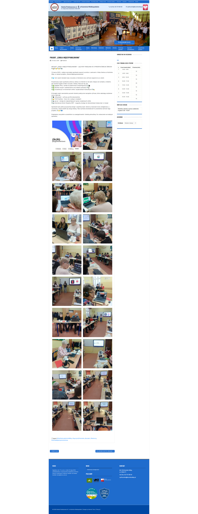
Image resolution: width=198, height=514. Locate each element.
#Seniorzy (93, 438)
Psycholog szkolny (94, 1)
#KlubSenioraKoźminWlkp (64, 438)
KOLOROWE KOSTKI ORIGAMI (104, 451)
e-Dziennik (51, 1)
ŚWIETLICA (55, 451)
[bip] (105, 480)
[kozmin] (89, 480)
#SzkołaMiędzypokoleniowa (59, 440)
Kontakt (136, 1)
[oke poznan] (96, 480)
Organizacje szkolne (141, 48)
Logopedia (124, 1)
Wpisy (56, 47)
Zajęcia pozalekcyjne (67, 1)
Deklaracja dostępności (93, 469)
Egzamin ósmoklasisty (130, 48)
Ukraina (114, 47)
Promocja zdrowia (120, 48)
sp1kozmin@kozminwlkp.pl (134, 7)
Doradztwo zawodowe (86, 1)
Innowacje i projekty (111, 1)
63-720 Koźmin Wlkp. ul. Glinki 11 (125, 471)
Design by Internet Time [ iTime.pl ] (91, 509)
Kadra (87, 47)
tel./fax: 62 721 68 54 (116, 7)
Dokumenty (119, 1)
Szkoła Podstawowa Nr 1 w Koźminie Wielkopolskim (69, 509)
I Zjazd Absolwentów (63, 48)
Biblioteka (108, 47)
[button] (103, 28)
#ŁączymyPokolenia (78, 438)
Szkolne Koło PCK (77, 1)
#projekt (87, 438)
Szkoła (72, 47)
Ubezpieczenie (131, 1)
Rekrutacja (94, 47)
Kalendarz (101, 47)
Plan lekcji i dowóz (58, 1)
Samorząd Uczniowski (78, 48)
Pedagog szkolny (103, 1)
